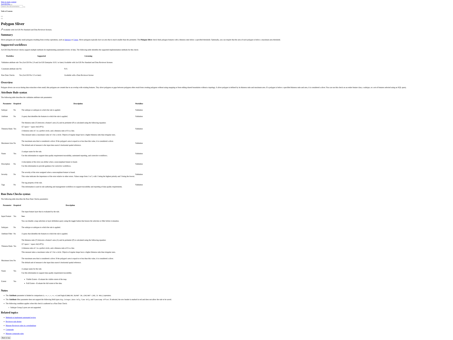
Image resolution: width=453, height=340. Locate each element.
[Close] (2, 16)
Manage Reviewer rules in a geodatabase (21, 326)
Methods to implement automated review (21, 318)
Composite (10, 330)
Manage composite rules (15, 334)
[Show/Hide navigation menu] (11, 4)
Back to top (6, 338)
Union (75, 40)
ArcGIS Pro (5, 4)
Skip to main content (8, 2)
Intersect (68, 40)
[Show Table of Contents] (2, 18)
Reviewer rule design (13, 322)
